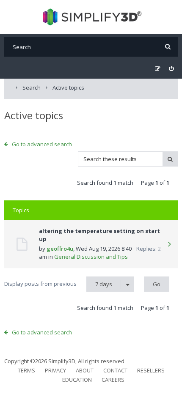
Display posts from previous (58, 284)
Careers (113, 379)
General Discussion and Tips (91, 256)
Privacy (55, 370)
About (85, 370)
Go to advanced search (42, 144)
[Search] (168, 47)
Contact (115, 370)
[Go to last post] (169, 244)
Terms (26, 370)
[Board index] (91, 16)
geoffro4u (60, 248)
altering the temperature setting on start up (99, 235)
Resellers (151, 370)
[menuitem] (171, 69)
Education (77, 379)
